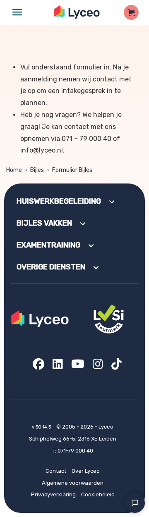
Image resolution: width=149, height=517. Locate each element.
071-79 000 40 (75, 451)
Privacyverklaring (53, 494)
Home (14, 170)
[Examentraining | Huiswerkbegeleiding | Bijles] (77, 12)
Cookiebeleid (98, 494)
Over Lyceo (86, 471)
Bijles (37, 170)
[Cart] (131, 12)
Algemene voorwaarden (72, 483)
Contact (56, 471)
